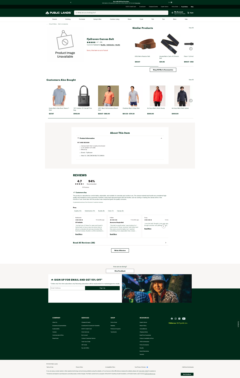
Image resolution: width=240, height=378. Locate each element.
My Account (84, 335)
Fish (153, 19)
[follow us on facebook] (172, 318)
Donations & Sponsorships (59, 325)
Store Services (85, 332)
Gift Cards (84, 344)
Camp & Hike (97, 19)
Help (192, 6)
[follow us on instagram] (176, 318)
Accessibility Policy (110, 367)
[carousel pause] (171, 2)
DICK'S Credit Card (131, 6)
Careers (54, 332)
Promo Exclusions (144, 344)
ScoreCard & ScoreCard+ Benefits (90, 325)
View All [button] (191, 28)
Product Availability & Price (146, 338)
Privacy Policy (79, 367)
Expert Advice (165, 6)
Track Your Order (85, 341)
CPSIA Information (144, 341)
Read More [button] (78, 234)
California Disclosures (188, 367)
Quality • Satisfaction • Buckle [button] (110, 45)
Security (142, 354)
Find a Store (175, 6)
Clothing (68, 19)
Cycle (141, 19)
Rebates (113, 325)
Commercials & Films (57, 335)
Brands (54, 19)
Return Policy (143, 325)
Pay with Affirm (85, 348)
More (175, 19)
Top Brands (114, 332)
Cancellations (143, 328)
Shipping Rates (144, 332)
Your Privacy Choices (140, 367)
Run (163, 19)
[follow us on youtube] (184, 318)
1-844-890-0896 (143, 371)
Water (130, 19)
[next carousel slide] (169, 2)
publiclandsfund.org (150, 373)
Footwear (82, 19)
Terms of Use (49, 367)
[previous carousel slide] (71, 2)
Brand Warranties (144, 351)
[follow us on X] (180, 318)
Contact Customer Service (88, 338)
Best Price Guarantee (145, 335)
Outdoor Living (115, 19)
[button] (190, 48)
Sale (186, 19)
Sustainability (55, 328)
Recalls (142, 348)
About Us (54, 322)
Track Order (184, 6)
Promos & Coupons (115, 328)
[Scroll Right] (164, 226)
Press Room (55, 338)
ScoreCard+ (142, 6)
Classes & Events (153, 6)
